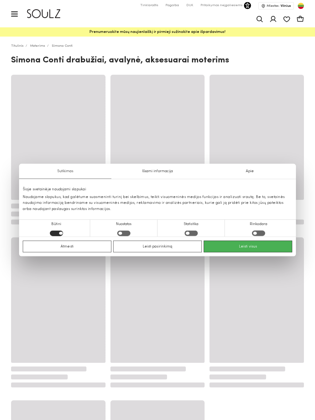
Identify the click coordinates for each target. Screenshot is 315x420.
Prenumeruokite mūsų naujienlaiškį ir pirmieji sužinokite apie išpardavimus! (157, 32)
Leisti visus (248, 246)
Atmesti (67, 246)
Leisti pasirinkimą (158, 246)
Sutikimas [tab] (65, 171)
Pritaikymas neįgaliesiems (221, 5)
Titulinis (17, 46)
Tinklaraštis (149, 5)
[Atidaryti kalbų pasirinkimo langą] (301, 6)
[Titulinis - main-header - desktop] (48, 14)
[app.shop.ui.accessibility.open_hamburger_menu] (14, 14)
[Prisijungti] (273, 19)
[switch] (123, 233)
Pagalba (172, 5)
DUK (189, 5)
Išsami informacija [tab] (157, 171)
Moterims (37, 46)
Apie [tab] (250, 171)
